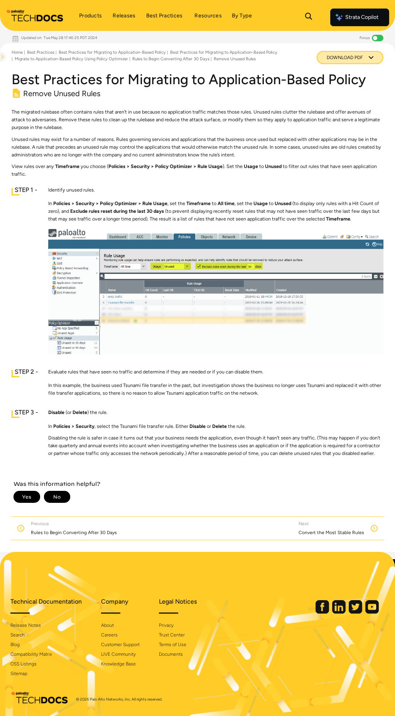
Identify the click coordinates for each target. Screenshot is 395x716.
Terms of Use (172, 644)
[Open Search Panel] (308, 17)
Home (17, 52)
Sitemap (18, 673)
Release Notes (25, 625)
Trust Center (172, 635)
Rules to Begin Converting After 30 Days (170, 58)
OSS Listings (23, 664)
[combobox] (0, 75)
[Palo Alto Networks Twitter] (356, 612)
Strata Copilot (361, 17)
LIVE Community (118, 654)
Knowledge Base (118, 664)
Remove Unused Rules (235, 58)
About (107, 625)
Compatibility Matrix (31, 654)
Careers (109, 635)
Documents (171, 654)
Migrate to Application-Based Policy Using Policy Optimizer (71, 58)
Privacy (166, 625)
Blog (15, 644)
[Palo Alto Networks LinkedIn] (339, 612)
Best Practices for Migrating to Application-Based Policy (112, 52)
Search (17, 635)
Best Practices (40, 52)
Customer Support (120, 644)
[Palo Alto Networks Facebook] (323, 612)
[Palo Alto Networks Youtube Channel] (372, 612)
